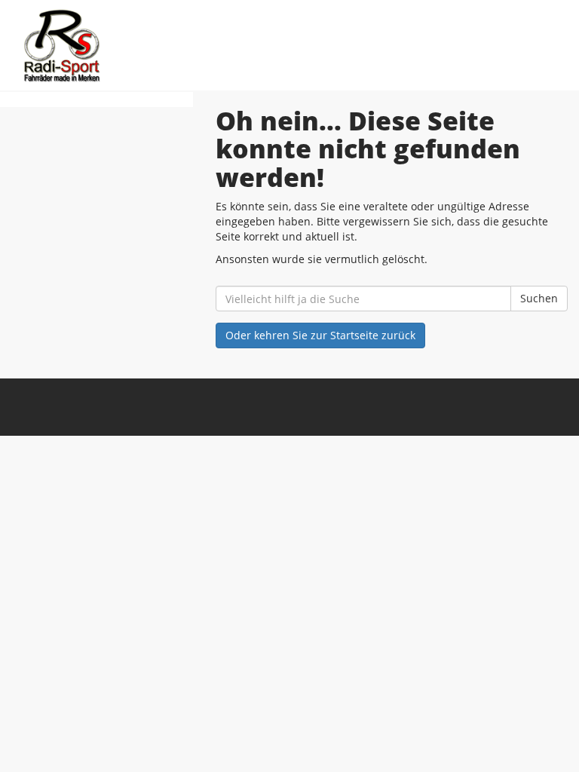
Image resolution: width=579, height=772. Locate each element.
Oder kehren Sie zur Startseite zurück (320, 335)
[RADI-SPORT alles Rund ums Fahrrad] (150, 45)
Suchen (539, 298)
